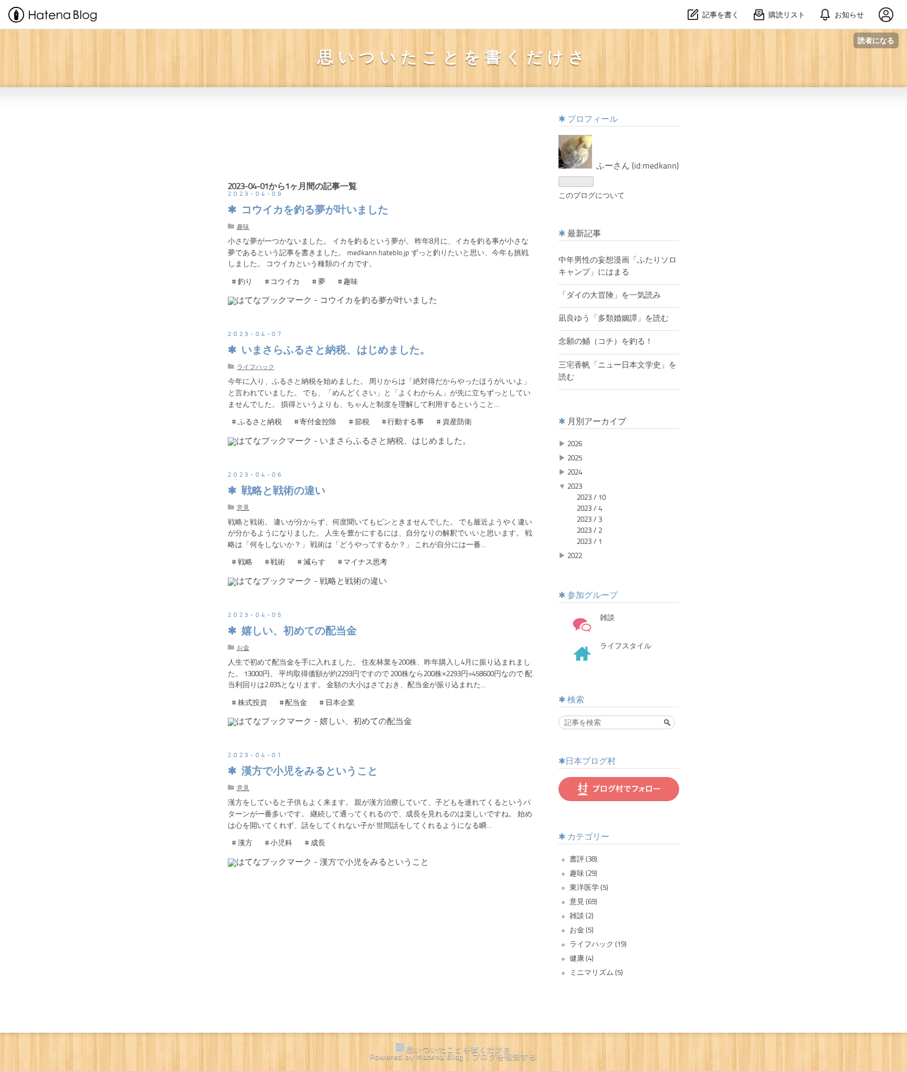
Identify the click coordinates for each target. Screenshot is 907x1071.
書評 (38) (583, 859)
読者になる (876, 40)
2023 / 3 (589, 519)
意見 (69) (583, 902)
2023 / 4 (589, 508)
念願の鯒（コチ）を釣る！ (605, 342)
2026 (574, 444)
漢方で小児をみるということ (309, 771)
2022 (574, 556)
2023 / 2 (589, 530)
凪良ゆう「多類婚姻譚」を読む (613, 318)
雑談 (607, 618)
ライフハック (256, 367)
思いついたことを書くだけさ (453, 58)
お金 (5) (581, 930)
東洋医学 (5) (588, 887)
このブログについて (591, 196)
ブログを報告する (504, 1056)
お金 (243, 648)
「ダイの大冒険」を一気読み (609, 295)
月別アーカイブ (596, 422)
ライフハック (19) (598, 944)
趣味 (243, 227)
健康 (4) (581, 958)
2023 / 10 (591, 497)
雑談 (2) (581, 916)
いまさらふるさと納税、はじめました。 (335, 350)
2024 (574, 472)
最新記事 (584, 234)
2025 (574, 458)
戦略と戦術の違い (283, 491)
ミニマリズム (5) (596, 972)
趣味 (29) (583, 873)
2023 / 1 (589, 541)
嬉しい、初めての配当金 (299, 631)
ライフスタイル (625, 646)
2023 (574, 486)
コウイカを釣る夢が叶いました (314, 210)
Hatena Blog (440, 1056)
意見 (243, 508)
